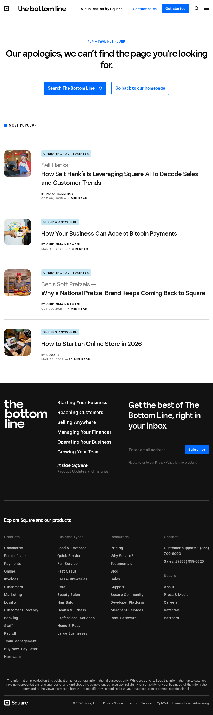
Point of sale (15, 556)
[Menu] (206, 9)
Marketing (13, 595)
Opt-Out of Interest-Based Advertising (183, 703)
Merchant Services (127, 610)
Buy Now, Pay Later (21, 649)
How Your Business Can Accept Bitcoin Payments (109, 233)
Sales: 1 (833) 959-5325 (184, 561)
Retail (62, 587)
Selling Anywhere (60, 222)
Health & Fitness (71, 610)
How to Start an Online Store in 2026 (91, 344)
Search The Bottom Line (71, 88)
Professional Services (76, 618)
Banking (11, 618)
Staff (8, 626)
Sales (115, 579)
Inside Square (72, 465)
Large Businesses (72, 633)
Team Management (20, 641)
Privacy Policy (164, 462)
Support (117, 587)
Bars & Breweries (72, 579)
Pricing (117, 548)
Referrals (172, 610)
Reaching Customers (80, 412)
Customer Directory (21, 610)
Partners (171, 618)
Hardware (12, 657)
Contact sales (145, 9)
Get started (175, 8)
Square (53, 355)
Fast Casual (67, 571)
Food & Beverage (71, 548)
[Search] (197, 9)
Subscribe (196, 449)
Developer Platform (127, 602)
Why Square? (122, 556)
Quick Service (69, 556)
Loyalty (10, 602)
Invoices (11, 579)
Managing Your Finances (84, 432)
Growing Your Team (78, 451)
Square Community (127, 595)
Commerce (13, 548)
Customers (13, 587)
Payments (12, 563)
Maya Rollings (60, 194)
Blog (114, 571)
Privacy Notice (113, 703)
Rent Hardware (124, 618)
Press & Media (176, 595)
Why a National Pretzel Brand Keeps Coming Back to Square (123, 288)
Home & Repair (70, 626)
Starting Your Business (82, 402)
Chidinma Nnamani (63, 244)
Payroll (10, 633)
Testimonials (121, 563)
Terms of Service (140, 703)
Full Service (67, 563)
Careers (171, 602)
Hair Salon (66, 602)
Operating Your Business (66, 153)
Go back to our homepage (140, 88)
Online (9, 571)
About (169, 587)
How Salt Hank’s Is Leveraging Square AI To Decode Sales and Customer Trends (119, 173)
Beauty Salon (68, 595)
